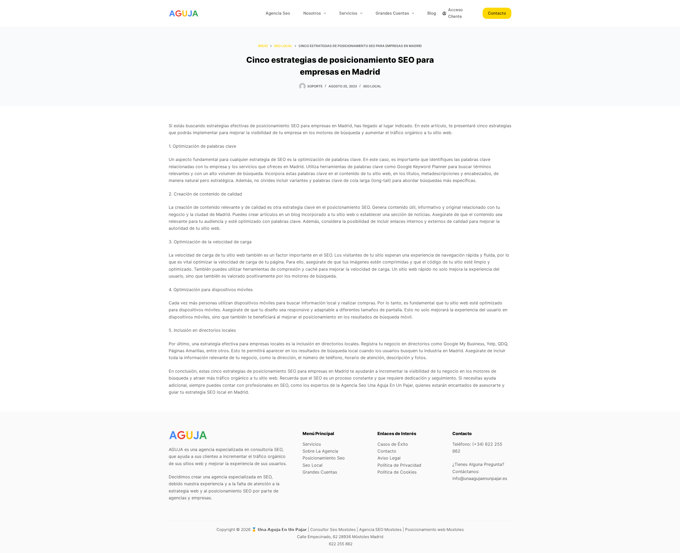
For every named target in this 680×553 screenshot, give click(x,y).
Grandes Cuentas (392, 13)
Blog (431, 13)
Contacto (497, 13)
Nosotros (312, 13)
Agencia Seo (278, 13)
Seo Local (372, 86)
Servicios (348, 13)
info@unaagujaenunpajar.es (479, 478)
